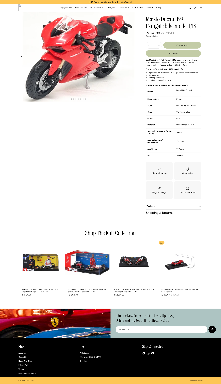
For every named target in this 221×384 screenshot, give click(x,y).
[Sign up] (212, 329)
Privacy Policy (23, 365)
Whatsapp (84, 353)
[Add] (59, 281)
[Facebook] (143, 353)
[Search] (190, 8)
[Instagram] (148, 353)
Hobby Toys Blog (25, 361)
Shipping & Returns (159, 213)
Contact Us (22, 357)
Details (151, 206)
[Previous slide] (21, 57)
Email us (83, 361)
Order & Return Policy (27, 373)
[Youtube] (152, 353)
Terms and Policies (196, 381)
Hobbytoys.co (29, 380)
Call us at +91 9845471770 (90, 357)
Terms (21, 369)
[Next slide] (135, 57)
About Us (22, 353)
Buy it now (173, 53)
